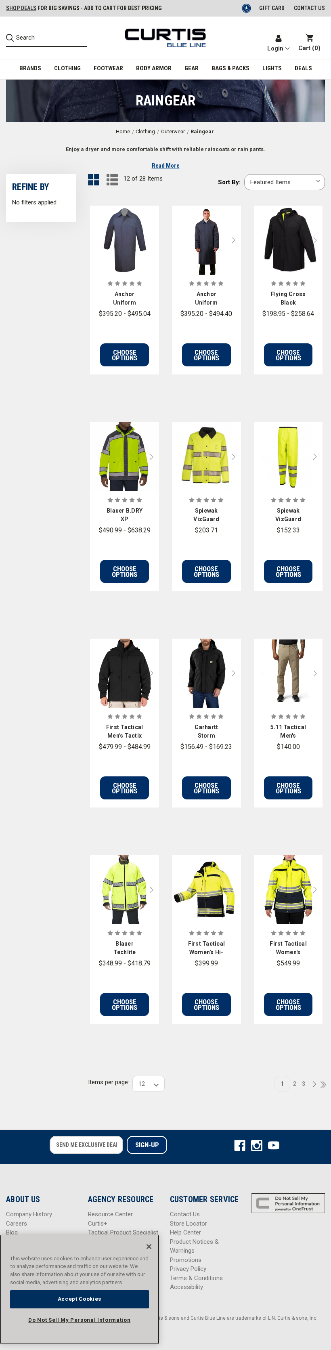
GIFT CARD (272, 8)
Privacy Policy (188, 1268)
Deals (303, 68)
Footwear (108, 68)
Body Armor (154, 68)
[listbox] (284, 182)
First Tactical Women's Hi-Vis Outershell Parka (206, 948)
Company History (29, 1214)
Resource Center (110, 1214)
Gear (191, 68)
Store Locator (188, 1223)
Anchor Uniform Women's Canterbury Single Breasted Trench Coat (124, 299)
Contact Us (185, 1214)
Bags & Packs (230, 68)
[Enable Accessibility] (247, 8)
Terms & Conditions (196, 1278)
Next (235, 240)
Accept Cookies (79, 1299)
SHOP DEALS (21, 8)
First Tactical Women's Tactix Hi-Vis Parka (288, 948)
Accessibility (186, 1287)
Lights (272, 68)
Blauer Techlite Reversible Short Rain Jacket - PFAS (124, 948)
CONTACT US (309, 8)
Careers (16, 1223)
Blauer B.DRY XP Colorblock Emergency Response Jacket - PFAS (124, 515)
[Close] (149, 1246)
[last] (320, 1085)
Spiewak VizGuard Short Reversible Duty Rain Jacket (206, 515)
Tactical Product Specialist (123, 1232)
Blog (12, 1232)
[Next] (312, 1084)
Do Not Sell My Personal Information (79, 1320)
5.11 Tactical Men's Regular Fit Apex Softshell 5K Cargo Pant (288, 732)
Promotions (185, 1260)
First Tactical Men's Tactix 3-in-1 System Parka (124, 732)
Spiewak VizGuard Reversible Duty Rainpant (288, 515)
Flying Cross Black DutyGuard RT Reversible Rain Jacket (288, 299)
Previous (177, 240)
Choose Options (124, 355)
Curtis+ (97, 1223)
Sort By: (229, 182)
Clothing (67, 68)
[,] (124, 240)
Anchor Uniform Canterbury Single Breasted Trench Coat (206, 299)
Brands (30, 68)
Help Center (185, 1232)
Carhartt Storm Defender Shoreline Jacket (206, 732)
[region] (79, 1289)
